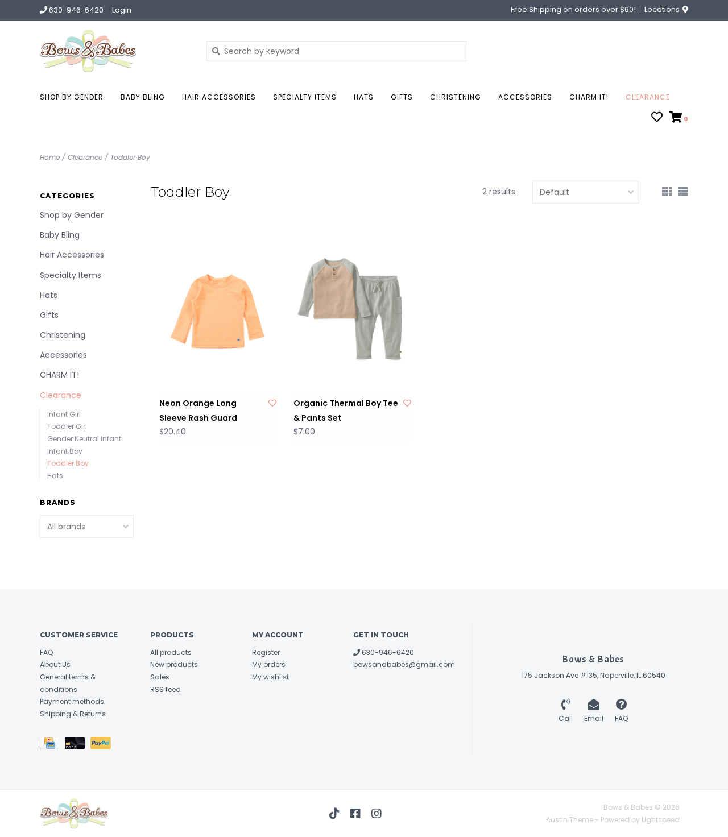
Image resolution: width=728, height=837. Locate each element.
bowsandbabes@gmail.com (404, 664)
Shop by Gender (72, 97)
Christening (455, 97)
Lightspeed (661, 819)
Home (50, 157)
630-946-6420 (387, 652)
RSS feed (165, 689)
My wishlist (270, 677)
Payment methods (72, 701)
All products (171, 652)
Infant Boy (64, 451)
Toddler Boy (130, 157)
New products (174, 664)
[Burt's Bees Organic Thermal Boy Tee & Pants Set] (352, 311)
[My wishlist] (657, 118)
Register (266, 652)
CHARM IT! (589, 97)
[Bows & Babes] (114, 51)
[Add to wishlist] (272, 403)
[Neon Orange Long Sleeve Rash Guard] (217, 311)
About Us (55, 664)
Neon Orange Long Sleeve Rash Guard (198, 410)
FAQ (46, 652)
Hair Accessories (219, 97)
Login (121, 10)
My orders (269, 664)
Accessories (525, 97)
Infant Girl (64, 414)
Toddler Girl (67, 426)
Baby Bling (143, 97)
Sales (159, 677)
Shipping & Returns (73, 714)
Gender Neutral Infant (84, 439)
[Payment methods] (52, 746)
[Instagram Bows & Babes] (376, 813)
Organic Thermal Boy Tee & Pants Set (345, 410)
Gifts (402, 97)
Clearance (648, 97)
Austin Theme (569, 819)
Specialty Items (305, 97)
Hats (364, 97)
